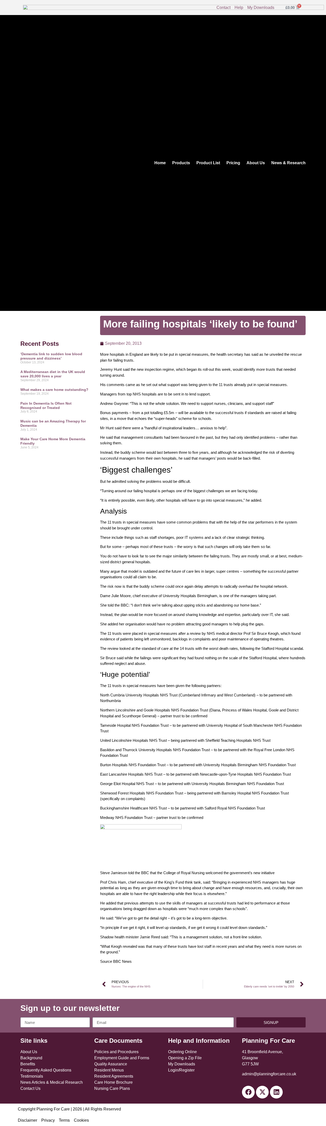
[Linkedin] (276, 1092)
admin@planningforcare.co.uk (269, 1074)
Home (160, 163)
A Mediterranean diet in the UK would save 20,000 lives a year (52, 374)
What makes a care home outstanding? (54, 390)
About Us (256, 163)
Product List (208, 163)
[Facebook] (248, 1092)
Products (181, 163)
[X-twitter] (262, 1092)
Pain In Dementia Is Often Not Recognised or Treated (46, 405)
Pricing (233, 163)
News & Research (288, 163)
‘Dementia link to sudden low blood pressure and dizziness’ (51, 356)
